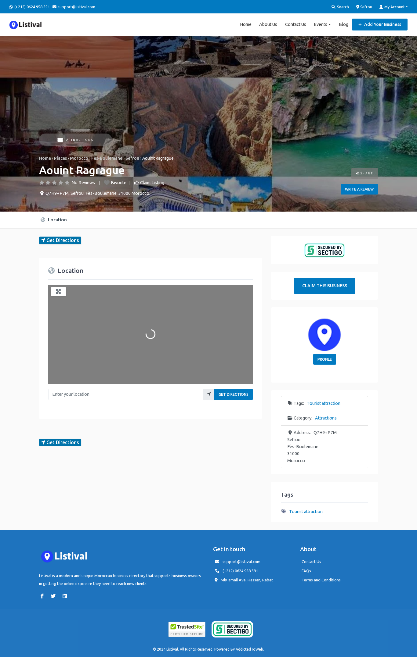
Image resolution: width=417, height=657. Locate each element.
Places (60, 158)
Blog (343, 24)
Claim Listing (152, 182)
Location (57, 219)
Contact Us (295, 24)
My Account (394, 7)
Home (246, 24)
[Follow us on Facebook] (44, 596)
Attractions (79, 139)
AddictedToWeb (249, 649)
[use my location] (209, 394)
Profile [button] (324, 359)
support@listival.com (241, 561)
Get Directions (233, 394)
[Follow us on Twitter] (55, 596)
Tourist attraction (323, 403)
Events (320, 24)
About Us (268, 24)
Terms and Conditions (321, 580)
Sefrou (365, 7)
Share (366, 173)
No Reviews (83, 182)
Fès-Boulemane (106, 158)
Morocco (79, 158)
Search (342, 7)
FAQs (306, 571)
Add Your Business (382, 24)
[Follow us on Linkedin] (66, 596)
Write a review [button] (359, 189)
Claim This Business (324, 285)
